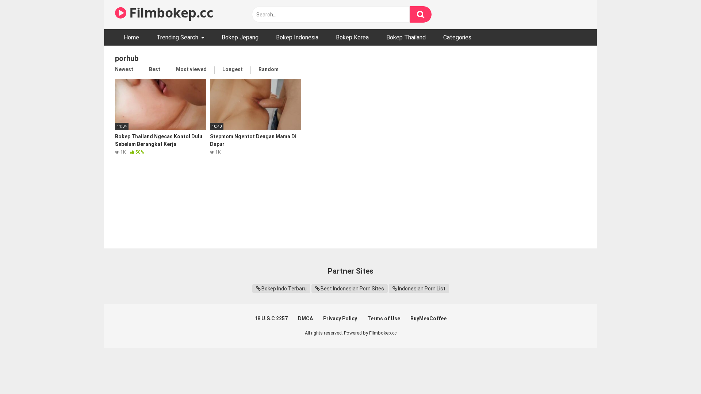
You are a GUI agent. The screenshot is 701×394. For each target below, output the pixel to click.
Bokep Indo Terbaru (284, 288)
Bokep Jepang (240, 37)
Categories (457, 37)
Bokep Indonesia (297, 37)
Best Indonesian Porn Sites (352, 288)
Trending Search (177, 37)
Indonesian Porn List (421, 288)
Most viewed (191, 69)
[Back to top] (676, 371)
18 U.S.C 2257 (271, 318)
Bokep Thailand (406, 37)
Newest (124, 69)
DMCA (305, 318)
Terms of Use (383, 318)
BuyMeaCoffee (428, 318)
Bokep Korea (352, 37)
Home (131, 37)
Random (268, 69)
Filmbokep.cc (169, 13)
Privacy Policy (340, 318)
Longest (232, 69)
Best (154, 69)
